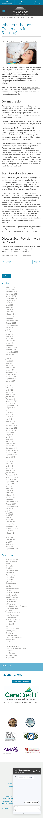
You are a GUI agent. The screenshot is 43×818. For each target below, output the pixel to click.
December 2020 (11, 426)
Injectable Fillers (12, 608)
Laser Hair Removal (13, 613)
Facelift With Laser (12, 588)
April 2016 (9, 531)
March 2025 (10, 312)
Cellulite (9, 568)
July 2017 (9, 511)
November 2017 (12, 502)
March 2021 (10, 419)
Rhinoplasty (10, 640)
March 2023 (10, 365)
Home (3, 17)
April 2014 (9, 544)
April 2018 (9, 490)
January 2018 (10, 497)
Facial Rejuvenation (13, 599)
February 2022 (11, 394)
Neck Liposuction (12, 628)
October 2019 (11, 452)
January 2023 (10, 370)
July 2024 (9, 330)
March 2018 (10, 493)
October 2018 (11, 479)
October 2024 (11, 323)
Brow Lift (9, 566)
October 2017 (11, 504)
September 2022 (12, 379)
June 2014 (9, 542)
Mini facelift (10, 624)
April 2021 (9, 417)
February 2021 (11, 421)
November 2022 (12, 374)
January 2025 (10, 316)
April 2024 (9, 336)
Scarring (9, 644)
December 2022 (11, 372)
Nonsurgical (10, 631)
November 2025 (12, 294)
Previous (8, 262)
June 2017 (9, 513)
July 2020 (9, 437)
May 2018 (9, 488)
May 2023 (9, 361)
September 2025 (12, 298)
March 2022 (10, 392)
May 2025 (9, 307)
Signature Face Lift (13, 646)
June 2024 (9, 332)
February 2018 (11, 495)
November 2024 (12, 321)
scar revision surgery (16, 180)
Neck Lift (9, 626)
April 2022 (9, 390)
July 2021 (9, 410)
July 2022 (9, 383)
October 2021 (11, 403)
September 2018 (12, 481)
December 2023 (11, 345)
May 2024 (9, 334)
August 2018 (10, 484)
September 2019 (12, 455)
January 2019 (10, 473)
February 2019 (11, 470)
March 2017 (10, 519)
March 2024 (10, 338)
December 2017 (11, 499)
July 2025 (9, 303)
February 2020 (11, 444)
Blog (7, 17)
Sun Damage (10, 653)
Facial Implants (11, 595)
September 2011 (12, 549)
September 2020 (12, 432)
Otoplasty (9, 633)
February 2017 (11, 522)
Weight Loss (10, 657)
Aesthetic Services (12, 559)
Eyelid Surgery (11, 584)
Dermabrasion (14, 255)
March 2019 (10, 468)
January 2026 (10, 289)
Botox (8, 564)
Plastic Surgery (11, 635)
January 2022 (10, 397)
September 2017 (12, 506)
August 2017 (10, 508)
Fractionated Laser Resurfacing (17, 606)
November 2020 (12, 428)
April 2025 (9, 309)
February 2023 (11, 367)
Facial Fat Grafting (12, 593)
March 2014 (10, 546)
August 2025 (10, 301)
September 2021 (12, 406)
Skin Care (9, 651)
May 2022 (9, 388)
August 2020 (10, 435)
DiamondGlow (11, 575)
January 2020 (10, 446)
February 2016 (11, 533)
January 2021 (10, 423)
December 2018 (11, 475)
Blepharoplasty (11, 561)
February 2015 (11, 540)
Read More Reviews (21, 681)
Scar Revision (26, 255)
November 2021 (12, 401)
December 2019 (11, 448)
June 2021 (9, 412)
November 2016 (12, 528)
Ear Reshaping (11, 577)
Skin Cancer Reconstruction (16, 648)
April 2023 (9, 363)
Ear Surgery (10, 579)
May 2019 (9, 464)
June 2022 (9, 385)
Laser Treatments (12, 615)
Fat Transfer (10, 604)
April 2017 (9, 517)
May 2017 (9, 515)
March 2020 (10, 441)
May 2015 (9, 537)
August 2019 (10, 457)
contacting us (19, 251)
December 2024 (11, 318)
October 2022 (11, 376)
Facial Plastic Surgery (13, 597)
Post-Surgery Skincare (14, 637)
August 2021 (10, 408)
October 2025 (11, 296)
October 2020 (11, 430)
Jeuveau (9, 611)
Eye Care (9, 581)
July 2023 (9, 356)
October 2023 (11, 350)
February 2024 (11, 341)
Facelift (8, 586)
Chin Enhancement (13, 570)
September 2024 (12, 325)
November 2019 (12, 450)
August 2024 (10, 327)
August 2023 (10, 354)
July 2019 (9, 459)
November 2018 (12, 477)
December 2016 (11, 526)
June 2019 (9, 461)
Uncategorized (11, 655)
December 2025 (11, 292)
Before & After (7, 3)
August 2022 (10, 381)
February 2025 (11, 314)
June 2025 (9, 305)
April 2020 (9, 439)
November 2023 (12, 347)
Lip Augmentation (12, 617)
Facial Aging (10, 590)
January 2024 (10, 343)
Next (36, 262)
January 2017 (10, 524)
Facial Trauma (11, 602)
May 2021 (9, 414)
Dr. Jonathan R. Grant (30, 41)
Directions (21, 3)
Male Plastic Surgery (13, 619)
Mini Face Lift (11, 622)
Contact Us (36, 3)
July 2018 (9, 486)
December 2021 (11, 399)
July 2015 (9, 535)
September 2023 (12, 352)
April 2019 (9, 466)
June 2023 (9, 359)
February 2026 (11, 287)
